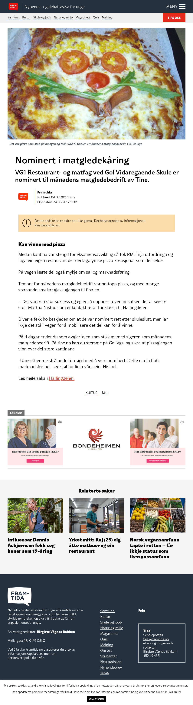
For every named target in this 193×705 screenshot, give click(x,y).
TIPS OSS (174, 17)
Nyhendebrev (111, 667)
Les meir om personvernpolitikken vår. (32, 655)
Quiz (96, 17)
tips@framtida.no (156, 639)
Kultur (26, 17)
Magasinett (83, 17)
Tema (104, 673)
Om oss (106, 650)
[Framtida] (15, 7)
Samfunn (13, 17)
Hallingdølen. (61, 378)
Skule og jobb (42, 17)
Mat (105, 393)
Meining (107, 17)
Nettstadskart (111, 661)
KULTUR (91, 393)
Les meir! (175, 692)
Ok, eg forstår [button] (96, 698)
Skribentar (108, 656)
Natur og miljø (63, 17)
